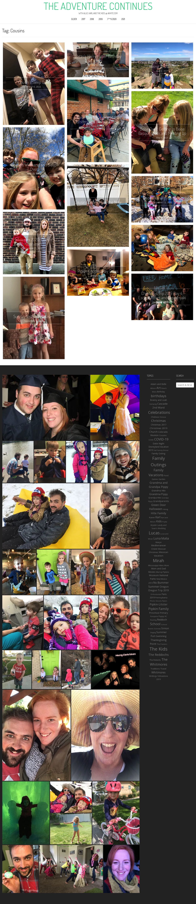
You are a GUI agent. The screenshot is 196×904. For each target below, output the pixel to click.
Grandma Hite (159, 490)
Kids (159, 521)
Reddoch (162, 619)
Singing (153, 632)
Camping (153, 404)
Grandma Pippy (158, 494)
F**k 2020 (112, 19)
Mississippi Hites (156, 565)
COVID (151, 440)
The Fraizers (162, 644)
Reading (153, 620)
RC (166, 616)
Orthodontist (156, 594)
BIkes (154, 392)
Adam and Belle (158, 384)
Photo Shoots (156, 601)
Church (153, 431)
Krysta (164, 522)
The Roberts (155, 660)
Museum (154, 575)
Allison (153, 388)
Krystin (154, 525)
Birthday (161, 391)
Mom (166, 565)
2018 (92, 19)
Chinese (162, 417)
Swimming (161, 636)
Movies (151, 571)
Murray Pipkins (162, 572)
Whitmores (158, 672)
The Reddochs (158, 655)
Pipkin (164, 601)
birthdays (158, 395)
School (155, 624)
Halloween (155, 509)
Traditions (155, 668)
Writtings (153, 676)
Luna (157, 538)
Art (158, 388)
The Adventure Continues (98, 6)
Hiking (165, 509)
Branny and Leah (158, 400)
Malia (165, 538)
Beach (164, 388)
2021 (123, 19)
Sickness (157, 629)
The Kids (158, 649)
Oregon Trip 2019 (158, 590)
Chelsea (155, 417)
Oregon (164, 586)
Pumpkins (154, 616)
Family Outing (158, 453)
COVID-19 (161, 439)
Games (155, 479)
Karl (157, 517)
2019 (101, 19)
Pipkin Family (158, 608)
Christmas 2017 (158, 424)
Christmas (158, 421)
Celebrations (159, 412)
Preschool (154, 612)
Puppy (161, 616)
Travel (163, 668)
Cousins (163, 435)
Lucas (154, 533)
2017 (83, 19)
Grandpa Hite (154, 497)
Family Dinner (163, 450)
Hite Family (158, 513)
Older (74, 19)
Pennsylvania (161, 597)
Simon (165, 628)
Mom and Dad (158, 568)
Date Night (158, 443)
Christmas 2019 (158, 428)
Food (166, 475)
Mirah (158, 560)
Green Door (158, 505)
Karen (152, 517)
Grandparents (161, 501)
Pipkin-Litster (159, 604)
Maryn (159, 542)
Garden (162, 479)
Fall (155, 450)
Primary (164, 612)
